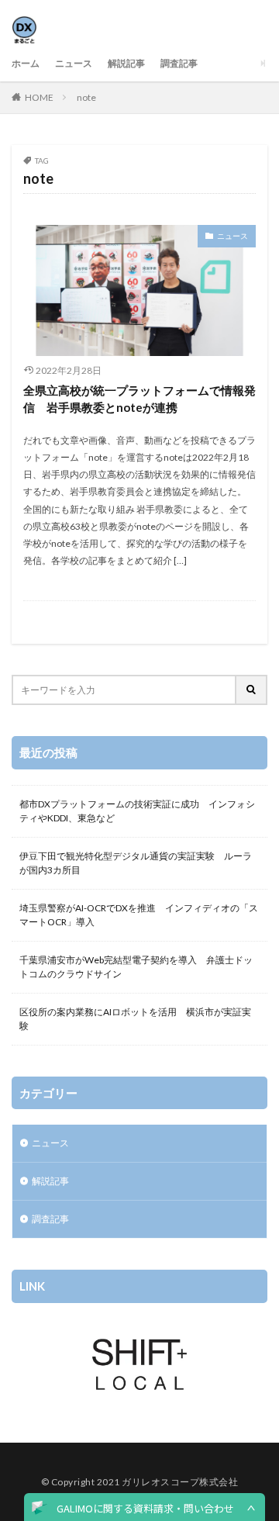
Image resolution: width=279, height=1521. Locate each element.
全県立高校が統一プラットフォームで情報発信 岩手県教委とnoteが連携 (139, 399)
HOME (39, 97)
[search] (251, 690)
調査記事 (179, 63)
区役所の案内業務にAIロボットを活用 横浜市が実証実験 (135, 1019)
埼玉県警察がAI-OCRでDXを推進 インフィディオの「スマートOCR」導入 (138, 915)
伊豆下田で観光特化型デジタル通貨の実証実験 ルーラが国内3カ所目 (135, 863)
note (86, 97)
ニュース (73, 63)
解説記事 (126, 63)
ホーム (26, 63)
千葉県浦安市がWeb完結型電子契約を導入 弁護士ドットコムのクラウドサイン (136, 967)
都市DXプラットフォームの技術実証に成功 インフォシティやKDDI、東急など (137, 811)
